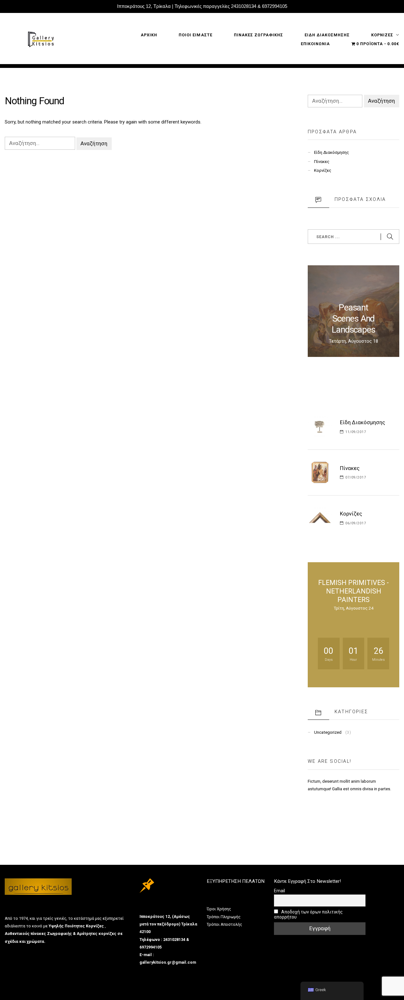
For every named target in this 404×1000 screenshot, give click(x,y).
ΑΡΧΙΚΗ (149, 35)
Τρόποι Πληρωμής (224, 916)
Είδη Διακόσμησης (331, 152)
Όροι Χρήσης (219, 909)
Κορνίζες (322, 170)
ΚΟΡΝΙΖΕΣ (382, 35)
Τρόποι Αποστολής (224, 924)
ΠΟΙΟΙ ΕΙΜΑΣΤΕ (195, 35)
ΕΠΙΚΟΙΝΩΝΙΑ (315, 43)
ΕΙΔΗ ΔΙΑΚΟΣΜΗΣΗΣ (327, 35)
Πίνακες (322, 161)
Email (279, 890)
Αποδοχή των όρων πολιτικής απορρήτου (308, 914)
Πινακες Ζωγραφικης (258, 35)
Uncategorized (328, 732)
